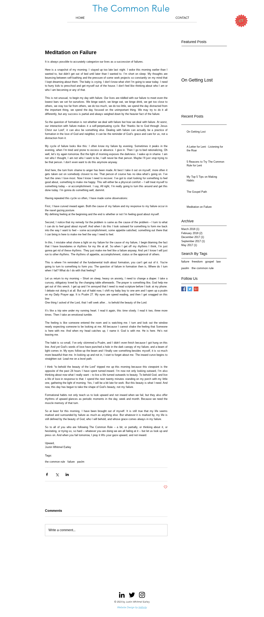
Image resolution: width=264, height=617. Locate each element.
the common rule (55, 461)
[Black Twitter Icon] (132, 595)
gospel (209, 261)
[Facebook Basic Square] (183, 289)
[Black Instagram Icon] (142, 595)
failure (71, 461)
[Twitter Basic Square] (189, 289)
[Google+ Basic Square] (196, 289)
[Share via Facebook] (47, 474)
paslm (80, 461)
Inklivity (142, 607)
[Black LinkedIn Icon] (122, 595)
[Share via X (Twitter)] (57, 474)
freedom (197, 261)
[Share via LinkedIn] (67, 474)
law (218, 261)
